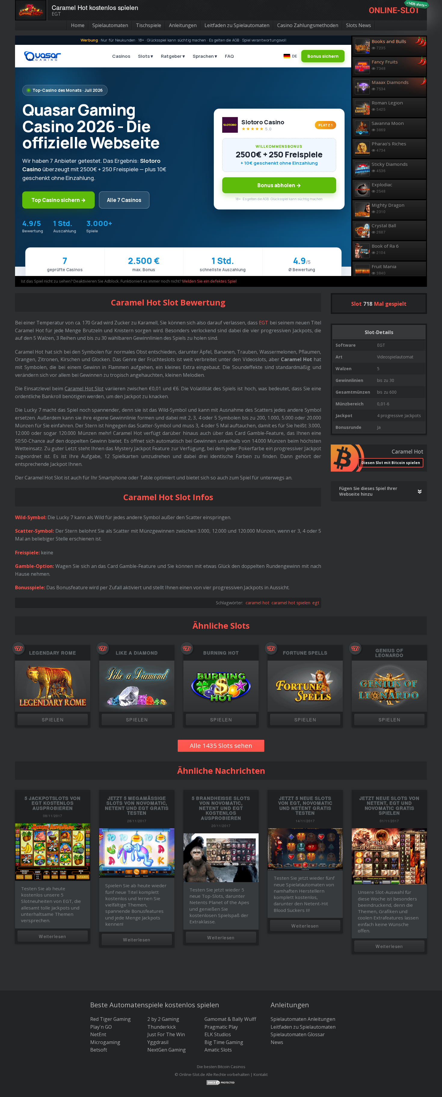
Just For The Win (166, 1034)
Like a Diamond (137, 652)
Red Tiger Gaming (110, 1019)
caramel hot (257, 603)
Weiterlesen (52, 936)
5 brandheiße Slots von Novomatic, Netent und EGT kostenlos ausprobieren (221, 808)
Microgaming (105, 1042)
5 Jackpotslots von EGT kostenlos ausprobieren (53, 803)
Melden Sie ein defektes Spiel (209, 281)
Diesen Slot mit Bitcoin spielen (390, 462)
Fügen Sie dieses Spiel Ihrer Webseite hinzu (368, 491)
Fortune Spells (305, 652)
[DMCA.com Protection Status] (221, 1082)
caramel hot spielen (291, 603)
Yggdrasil (157, 1042)
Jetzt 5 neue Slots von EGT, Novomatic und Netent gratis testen (305, 806)
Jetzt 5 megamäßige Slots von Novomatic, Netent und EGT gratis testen (137, 806)
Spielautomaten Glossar (298, 1034)
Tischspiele (148, 25)
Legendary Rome (52, 652)
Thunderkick (161, 1027)
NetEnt (98, 1034)
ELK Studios (217, 1034)
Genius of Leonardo (389, 653)
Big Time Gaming (223, 1042)
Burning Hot (220, 652)
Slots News (358, 25)
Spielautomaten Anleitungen (303, 1019)
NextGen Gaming (166, 1049)
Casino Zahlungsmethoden (307, 25)
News (277, 1042)
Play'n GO (101, 1027)
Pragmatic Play (221, 1027)
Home (77, 25)
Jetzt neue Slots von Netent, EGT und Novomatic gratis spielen (389, 806)
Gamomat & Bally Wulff (230, 1019)
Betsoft (98, 1049)
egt (315, 603)
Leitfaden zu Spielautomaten (236, 25)
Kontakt (260, 1074)
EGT (263, 322)
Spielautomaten (110, 25)
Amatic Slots (218, 1049)
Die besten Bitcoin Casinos (221, 1066)
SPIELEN (52, 719)
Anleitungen (183, 25)
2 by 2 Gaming (163, 1019)
